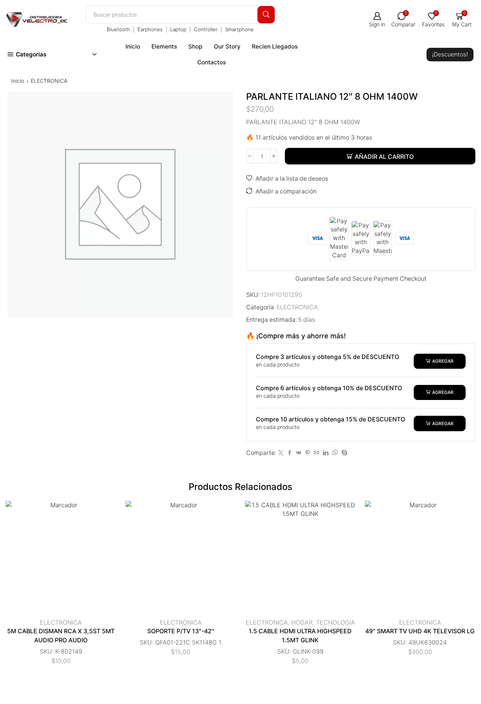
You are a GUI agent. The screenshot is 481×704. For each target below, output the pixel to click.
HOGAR (302, 622)
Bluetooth (118, 29)
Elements (164, 46)
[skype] (343, 453)
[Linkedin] (325, 453)
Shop (195, 46)
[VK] (298, 453)
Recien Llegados (275, 46)
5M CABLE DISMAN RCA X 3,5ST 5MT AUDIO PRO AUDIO (61, 636)
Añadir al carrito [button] (53, 559)
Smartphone (239, 29)
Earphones (150, 29)
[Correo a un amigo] (316, 453)
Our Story (227, 46)
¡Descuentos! (450, 54)
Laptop (178, 29)
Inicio (133, 46)
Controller (206, 29)
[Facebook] (289, 453)
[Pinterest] (307, 453)
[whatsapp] (335, 453)
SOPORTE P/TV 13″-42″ (180, 631)
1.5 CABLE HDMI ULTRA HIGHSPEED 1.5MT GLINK (300, 636)
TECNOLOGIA (335, 622)
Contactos (211, 62)
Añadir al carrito (384, 156)
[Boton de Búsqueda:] (266, 14)
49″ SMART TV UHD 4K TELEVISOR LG (420, 631)
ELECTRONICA (49, 81)
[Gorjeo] (280, 453)
